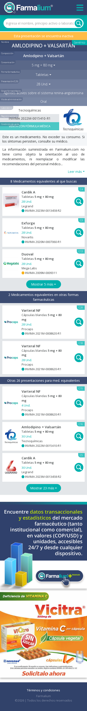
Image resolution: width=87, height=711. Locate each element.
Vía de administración (11, 99)
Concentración (7, 62)
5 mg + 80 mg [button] (42, 65)
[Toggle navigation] (80, 8)
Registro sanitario (9, 116)
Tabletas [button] (42, 74)
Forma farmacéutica (10, 71)
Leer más (75, 171)
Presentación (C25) (9, 81)
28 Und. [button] (42, 84)
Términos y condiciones (43, 690)
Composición (7, 53)
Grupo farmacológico (11, 90)
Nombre (5, 41)
